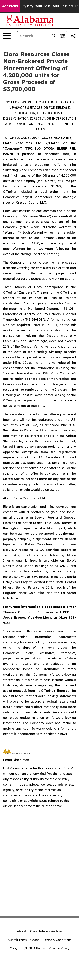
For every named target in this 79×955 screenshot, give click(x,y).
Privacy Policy (59, 948)
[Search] (53, 35)
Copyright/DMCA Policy (27, 948)
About (21, 931)
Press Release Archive (46, 931)
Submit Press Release (24, 940)
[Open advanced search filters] (62, 35)
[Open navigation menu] (7, 36)
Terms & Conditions (57, 940)
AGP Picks (10, 6)
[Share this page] (73, 36)
